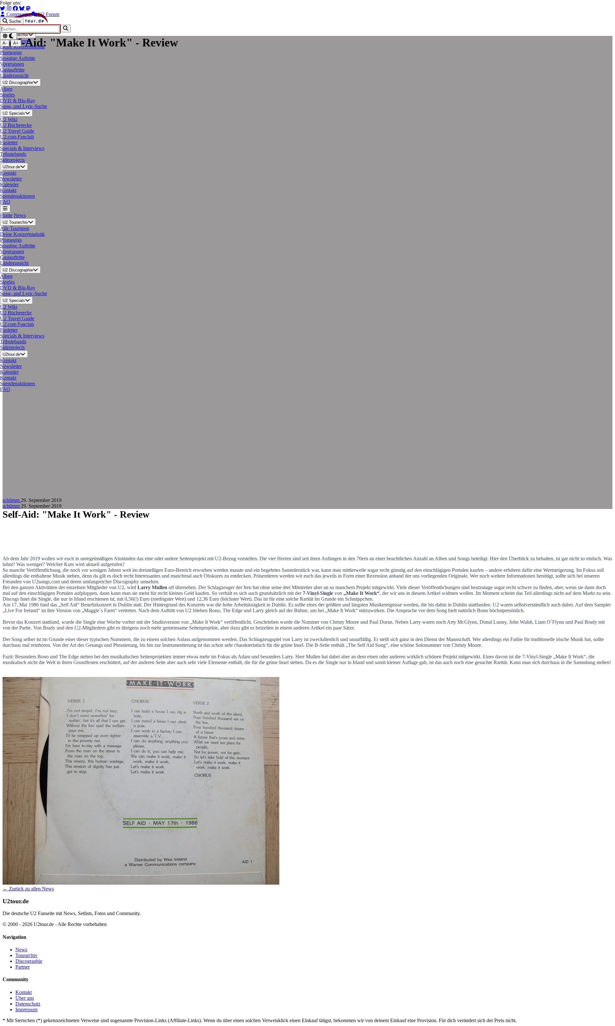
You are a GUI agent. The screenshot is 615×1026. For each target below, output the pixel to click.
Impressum (26, 1009)
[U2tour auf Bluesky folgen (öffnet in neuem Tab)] (22, 8)
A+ (16, 43)
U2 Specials (14, 113)
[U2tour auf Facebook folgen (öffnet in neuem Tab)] (16, 8)
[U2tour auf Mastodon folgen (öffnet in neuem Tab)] (28, 8)
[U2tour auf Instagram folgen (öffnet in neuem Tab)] (9, 8)
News (20, 215)
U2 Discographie (18, 82)
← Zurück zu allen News (28, 888)
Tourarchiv (26, 955)
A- (5, 43)
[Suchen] (66, 28)
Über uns (24, 998)
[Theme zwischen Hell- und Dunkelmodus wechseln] (8, 36)
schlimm (12, 500)
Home (6, 215)
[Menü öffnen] (5, 208)
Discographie (28, 961)
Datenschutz (27, 1003)
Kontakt (23, 992)
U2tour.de (11, 166)
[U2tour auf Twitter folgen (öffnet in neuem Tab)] (3, 8)
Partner (22, 967)
